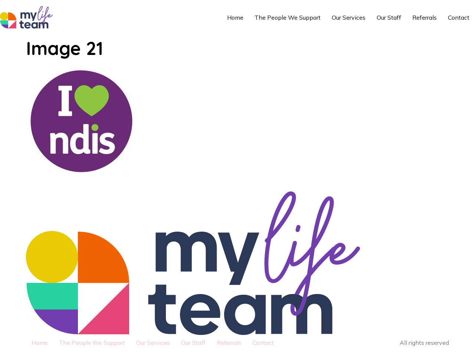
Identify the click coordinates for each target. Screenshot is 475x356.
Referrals (424, 17)
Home (235, 17)
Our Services (349, 17)
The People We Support (288, 17)
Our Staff (389, 17)
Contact (458, 17)
